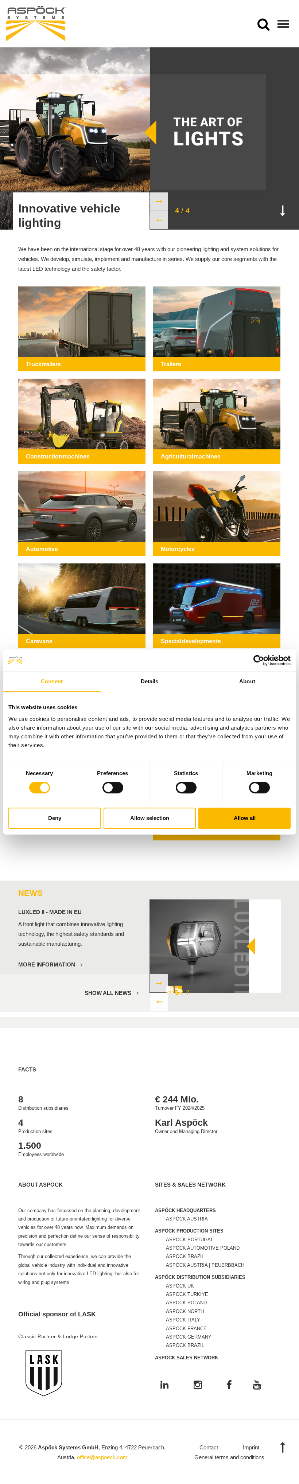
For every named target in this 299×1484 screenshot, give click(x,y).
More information (46, 964)
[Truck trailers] (81, 328)
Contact (208, 1447)
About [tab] (247, 681)
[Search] (263, 26)
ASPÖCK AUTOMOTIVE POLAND (203, 1248)
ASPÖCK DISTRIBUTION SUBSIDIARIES (200, 1277)
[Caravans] (81, 605)
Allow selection (149, 818)
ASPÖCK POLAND (186, 1302)
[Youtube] (257, 1385)
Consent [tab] (52, 681)
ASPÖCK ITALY (183, 1320)
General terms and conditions (229, 1457)
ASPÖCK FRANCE (186, 1328)
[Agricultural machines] (216, 421)
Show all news (108, 993)
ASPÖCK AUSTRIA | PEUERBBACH (205, 1265)
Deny (54, 818)
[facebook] (229, 1385)
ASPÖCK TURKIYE (187, 1294)
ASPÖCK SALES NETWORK (186, 1357)
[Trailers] (216, 328)
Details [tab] (150, 681)
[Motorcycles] (216, 513)
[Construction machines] (81, 421)
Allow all (245, 818)
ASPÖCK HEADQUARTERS (185, 1210)
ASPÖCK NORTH (185, 1311)
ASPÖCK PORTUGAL (189, 1239)
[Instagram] (198, 1385)
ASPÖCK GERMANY (188, 1337)
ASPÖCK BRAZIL (185, 1256)
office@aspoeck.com (102, 1457)
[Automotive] (81, 513)
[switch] (112, 787)
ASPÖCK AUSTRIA (187, 1219)
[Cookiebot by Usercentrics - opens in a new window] (259, 660)
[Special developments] (216, 605)
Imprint (251, 1447)
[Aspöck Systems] (36, 24)
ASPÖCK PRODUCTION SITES (189, 1231)
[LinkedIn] (164, 1385)
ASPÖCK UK (180, 1286)
